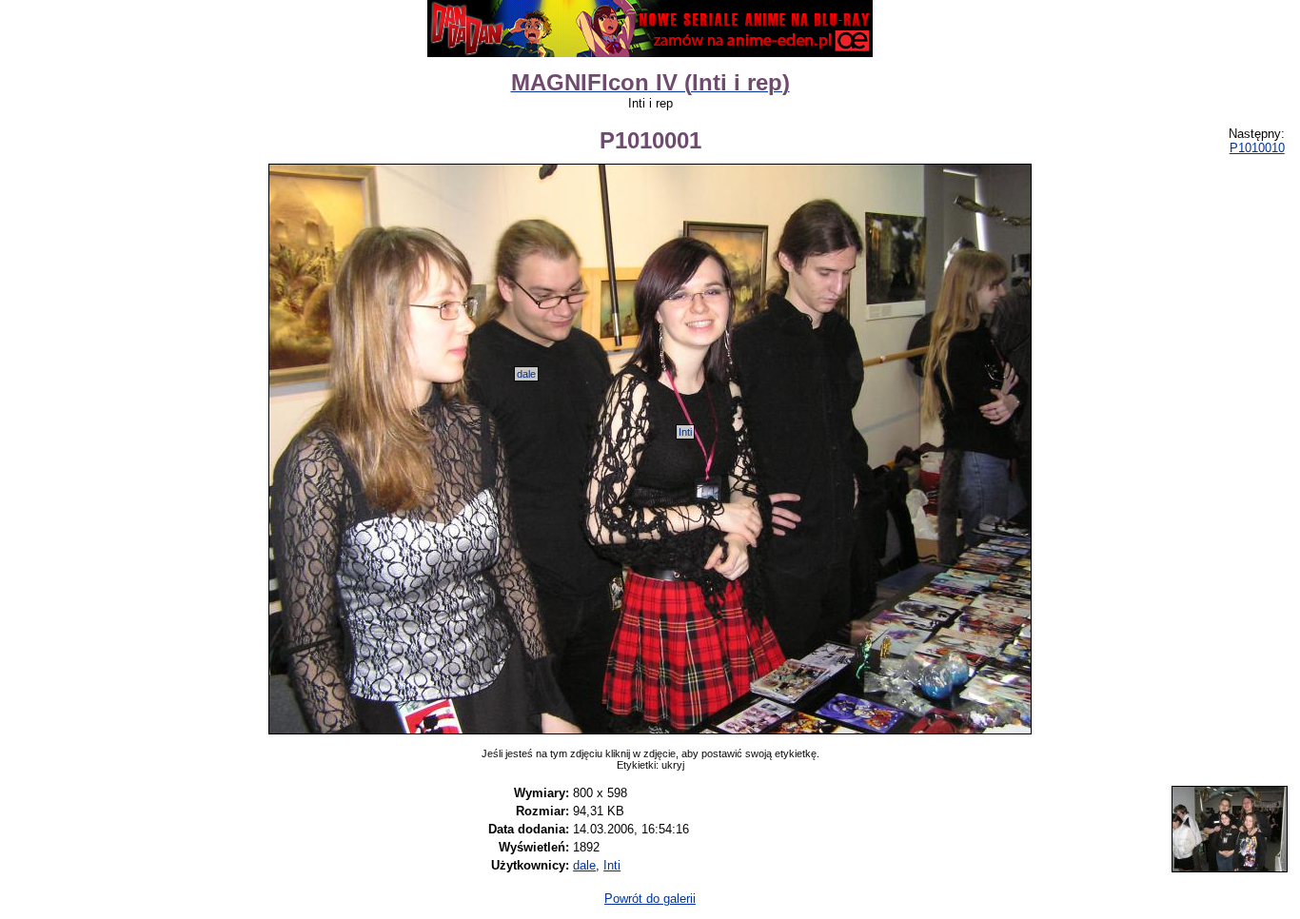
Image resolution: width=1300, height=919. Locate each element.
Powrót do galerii (650, 898)
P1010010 (1257, 148)
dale (526, 374)
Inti (685, 432)
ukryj (672, 765)
